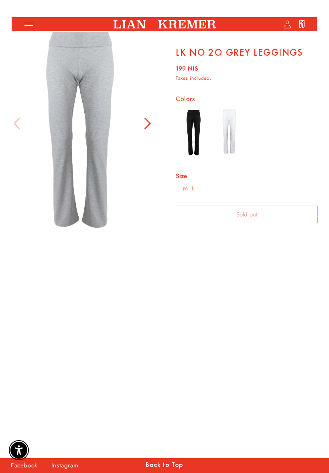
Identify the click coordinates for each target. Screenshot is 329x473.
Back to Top (164, 465)
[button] (28, 24)
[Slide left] (17, 123)
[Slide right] (147, 123)
